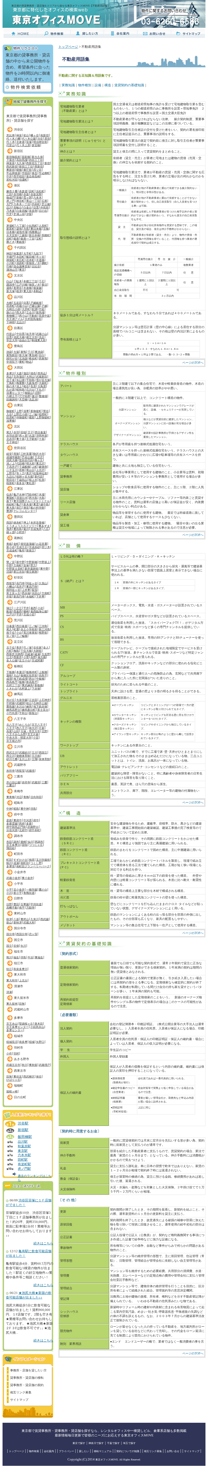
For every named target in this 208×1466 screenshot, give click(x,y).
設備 (98, 85)
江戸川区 (20, 602)
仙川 (30, 841)
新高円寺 (19, 596)
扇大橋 (42, 657)
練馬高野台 (13, 709)
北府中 (23, 830)
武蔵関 (20, 703)
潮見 (26, 507)
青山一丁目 (33, 200)
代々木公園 (29, 138)
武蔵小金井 (13, 877)
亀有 (22, 550)
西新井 (17, 657)
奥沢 (29, 473)
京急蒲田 (19, 376)
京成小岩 (28, 614)
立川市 (18, 746)
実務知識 (68, 85)
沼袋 (9, 571)
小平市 (18, 884)
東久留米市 (21, 998)
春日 (44, 284)
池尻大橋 (19, 337)
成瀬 (16, 863)
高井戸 (20, 586)
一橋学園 (31, 889)
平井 (26, 608)
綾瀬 (37, 654)
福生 (16, 957)
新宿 (47, 163)
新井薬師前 (32, 568)
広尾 (44, 200)
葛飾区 (18, 538)
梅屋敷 (20, 382)
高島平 (43, 675)
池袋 (9, 351)
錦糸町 (17, 522)
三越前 (23, 235)
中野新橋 (31, 562)
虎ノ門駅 (24, 1169)
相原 (31, 859)
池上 (19, 386)
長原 (33, 386)
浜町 (9, 238)
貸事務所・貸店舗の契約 (27, 1385)
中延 (41, 309)
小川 (9, 892)
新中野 (20, 562)
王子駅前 (31, 438)
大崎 (9, 302)
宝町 (39, 238)
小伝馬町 (31, 225)
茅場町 (10, 225)
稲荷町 (43, 414)
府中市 (18, 814)
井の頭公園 (13, 782)
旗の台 (10, 312)
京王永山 (12, 1023)
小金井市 (20, 872)
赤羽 (16, 432)
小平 (9, 889)
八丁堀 (20, 225)
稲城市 (18, 1036)
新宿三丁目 (26, 166)
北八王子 (12, 724)
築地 (19, 228)
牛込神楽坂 (13, 173)
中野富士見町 (14, 568)
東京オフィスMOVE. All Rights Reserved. (118, 1459)
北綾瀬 (29, 654)
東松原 (30, 483)
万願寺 (30, 907)
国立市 (18, 940)
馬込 (9, 376)
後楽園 (37, 287)
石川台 (30, 389)
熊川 (9, 957)
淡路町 (20, 263)
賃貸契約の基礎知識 (129, 85)
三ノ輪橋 (21, 635)
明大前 (30, 463)
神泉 (19, 135)
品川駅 (23, 1142)
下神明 (10, 322)
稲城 (31, 1041)
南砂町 (10, 504)
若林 (22, 469)
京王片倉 (33, 734)
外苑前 (44, 207)
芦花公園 (27, 457)
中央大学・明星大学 (18, 737)
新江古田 (19, 571)
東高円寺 (31, 586)
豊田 (16, 904)
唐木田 (38, 1023)
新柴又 (30, 550)
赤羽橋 (17, 194)
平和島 (30, 379)
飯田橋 (30, 256)
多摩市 (18, 1018)
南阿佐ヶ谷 (13, 589)
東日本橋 (36, 228)
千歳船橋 (24, 466)
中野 (9, 565)
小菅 (26, 657)
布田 (9, 841)
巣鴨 (23, 351)
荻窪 (34, 589)
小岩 (40, 608)
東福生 (39, 957)
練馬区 (18, 694)
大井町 (26, 309)
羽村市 (18, 1047)
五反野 (46, 654)
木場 (41, 494)
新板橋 (38, 685)
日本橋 (10, 231)
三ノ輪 (33, 414)
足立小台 (24, 660)
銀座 (16, 238)
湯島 (9, 287)
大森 (19, 373)
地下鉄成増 (20, 678)
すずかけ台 (20, 859)
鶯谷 (46, 411)
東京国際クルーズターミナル (31, 501)
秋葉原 (17, 253)
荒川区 (18, 620)
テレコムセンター (24, 510)
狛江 (9, 969)
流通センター (14, 392)
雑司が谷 (12, 358)
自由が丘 (24, 340)
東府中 (17, 820)
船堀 (9, 611)
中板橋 (40, 678)
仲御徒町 (21, 417)
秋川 (24, 1064)
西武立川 (12, 752)
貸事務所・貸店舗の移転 (27, 1377)
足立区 (18, 641)
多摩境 (10, 866)
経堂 (9, 453)
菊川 (26, 528)
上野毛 (10, 473)
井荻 (9, 596)
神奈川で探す (96, 1443)
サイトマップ (19, 1400)
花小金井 (19, 889)
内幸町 (36, 204)
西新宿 (38, 166)
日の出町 (20, 1097)
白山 (9, 281)
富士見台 (42, 709)
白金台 (27, 207)
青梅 (26, 797)
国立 (9, 945)
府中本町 (34, 830)
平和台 (23, 713)
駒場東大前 (39, 340)
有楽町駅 (24, 1164)
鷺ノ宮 (10, 562)
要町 (22, 361)
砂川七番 (12, 759)
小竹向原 (12, 713)
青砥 (9, 543)
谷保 (16, 945)
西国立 (43, 752)
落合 (34, 173)
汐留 (29, 213)
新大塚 (10, 291)
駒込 (29, 361)
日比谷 (36, 266)
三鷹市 (18, 776)
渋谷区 (18, 129)
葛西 (33, 608)
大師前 (37, 650)
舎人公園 (12, 660)
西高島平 (12, 681)
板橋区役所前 (29, 675)
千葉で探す (113, 1443)
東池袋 (39, 351)
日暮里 (10, 626)
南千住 (10, 632)
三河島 (43, 626)
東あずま (44, 525)
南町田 (25, 863)
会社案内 (49, 1451)
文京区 (18, 275)
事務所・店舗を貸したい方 (28, 1370)
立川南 (36, 755)
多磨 (29, 823)
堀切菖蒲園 (27, 543)
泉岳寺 (33, 210)
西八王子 (21, 727)
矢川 (23, 945)
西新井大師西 (14, 654)
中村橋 (10, 703)
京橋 (46, 228)
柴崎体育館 (23, 755)
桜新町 (10, 483)
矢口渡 (20, 379)
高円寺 (20, 583)
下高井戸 (12, 466)
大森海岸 (31, 382)
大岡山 (30, 376)
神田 (9, 253)
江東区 (18, 488)
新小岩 (10, 547)
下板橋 (10, 672)
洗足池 (33, 399)
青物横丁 (12, 315)
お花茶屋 (41, 543)
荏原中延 (44, 315)
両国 (9, 522)
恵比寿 (10, 135)
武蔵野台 (33, 826)
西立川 (10, 755)
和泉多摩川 (20, 969)
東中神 (25, 808)
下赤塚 (36, 688)
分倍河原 (12, 830)
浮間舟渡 (41, 435)
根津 (19, 291)
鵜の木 (10, 386)
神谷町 (20, 200)
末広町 (20, 260)
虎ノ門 (10, 200)
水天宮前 (12, 235)
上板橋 (43, 672)
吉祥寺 (10, 770)
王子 (30, 432)
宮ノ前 (10, 635)
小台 (19, 632)
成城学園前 (13, 457)
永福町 (30, 596)
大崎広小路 (13, 309)
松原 (41, 479)
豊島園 (10, 706)
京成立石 (21, 547)
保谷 (39, 1076)
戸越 (44, 305)
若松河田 (12, 179)
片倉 (41, 727)
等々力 (20, 473)
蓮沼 (34, 396)
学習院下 (12, 361)
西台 (31, 678)
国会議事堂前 (21, 266)
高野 (33, 657)
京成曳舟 (36, 528)
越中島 (44, 504)
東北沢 (40, 463)
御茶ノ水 (34, 284)
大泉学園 (21, 699)
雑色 (33, 373)
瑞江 (9, 608)
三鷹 (44, 782)
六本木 (37, 197)
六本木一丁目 (21, 204)
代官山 (10, 145)
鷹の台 (43, 889)
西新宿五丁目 (34, 163)
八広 (46, 528)
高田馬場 (21, 159)
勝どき (10, 241)
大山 (16, 675)
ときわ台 (12, 688)
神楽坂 (10, 163)
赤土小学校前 (29, 629)
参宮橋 (36, 145)
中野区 (18, 556)
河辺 (19, 797)
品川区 (18, 297)
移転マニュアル (103, 1451)
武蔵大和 (28, 922)
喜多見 (20, 483)
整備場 (43, 396)
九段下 (37, 253)
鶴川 (9, 863)
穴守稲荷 (24, 396)
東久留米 (12, 1003)
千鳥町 (10, 382)
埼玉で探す (129, 1443)
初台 (26, 135)
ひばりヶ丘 (13, 1079)
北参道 (20, 141)
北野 (44, 731)
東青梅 (10, 797)
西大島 (33, 497)
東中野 (44, 568)
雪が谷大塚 (43, 379)
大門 (9, 204)
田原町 (10, 417)
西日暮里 (40, 432)
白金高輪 (21, 210)
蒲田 (26, 373)
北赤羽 (10, 438)
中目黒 (20, 333)
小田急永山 (37, 1026)
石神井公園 (40, 703)
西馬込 (42, 373)
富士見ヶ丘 (13, 593)
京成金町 (12, 550)
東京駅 (23, 1151)
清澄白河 (21, 497)
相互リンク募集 (20, 1392)
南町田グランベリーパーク (33, 866)
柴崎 (23, 841)
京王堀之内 (13, 740)
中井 (9, 176)
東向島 (17, 528)
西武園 (44, 919)
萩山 (9, 922)
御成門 (10, 197)
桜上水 (33, 479)
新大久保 (37, 156)
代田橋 (20, 463)
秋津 (9, 919)
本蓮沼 (20, 672)
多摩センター (14, 1030)
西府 (22, 823)
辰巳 (19, 507)
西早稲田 (19, 176)
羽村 (16, 1053)
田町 (31, 191)
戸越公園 (34, 305)
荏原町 (10, 305)
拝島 (33, 808)
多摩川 (10, 373)
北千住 (10, 647)
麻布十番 (12, 191)
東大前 (27, 291)
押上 (26, 522)
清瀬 (9, 992)
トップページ (68, 47)
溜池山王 (12, 269)
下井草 (40, 596)
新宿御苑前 (13, 156)
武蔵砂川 (24, 752)
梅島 (16, 650)
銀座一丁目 (27, 238)
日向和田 (36, 797)
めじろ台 (24, 724)
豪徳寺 (43, 466)
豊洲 (9, 510)
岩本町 (30, 260)
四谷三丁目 (36, 159)
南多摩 (23, 1041)
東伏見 (17, 1076)
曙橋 (19, 169)
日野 (9, 904)
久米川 (34, 919)
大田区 (18, 367)
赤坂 (26, 194)
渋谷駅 (23, 1123)
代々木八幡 (13, 138)
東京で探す (79, 1443)
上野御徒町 (43, 417)
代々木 (10, 141)
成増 (9, 678)
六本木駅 (24, 1155)
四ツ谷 (37, 169)
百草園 (25, 904)
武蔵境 (30, 770)
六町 (9, 650)
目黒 (36, 207)
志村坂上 (24, 688)
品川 (9, 207)
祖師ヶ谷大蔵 (24, 476)
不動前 (33, 315)
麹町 (44, 263)
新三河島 (44, 629)
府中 (36, 820)
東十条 (20, 438)
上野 (19, 411)
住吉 (9, 494)
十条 (41, 438)
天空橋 (23, 399)
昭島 (16, 808)
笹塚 (29, 141)
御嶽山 (29, 392)
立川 (34, 752)
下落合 (10, 159)
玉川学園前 (43, 859)
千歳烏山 (21, 479)
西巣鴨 (43, 358)
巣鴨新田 (12, 355)
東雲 (36, 504)
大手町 (27, 253)
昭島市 (18, 803)
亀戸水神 (19, 494)
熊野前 (43, 632)
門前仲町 (31, 494)
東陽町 (10, 497)
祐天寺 (30, 333)
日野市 (18, 898)
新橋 (19, 197)
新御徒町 (36, 411)
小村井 (20, 532)
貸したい (84, 1451)
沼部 (37, 392)
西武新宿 (12, 166)
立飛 (34, 759)
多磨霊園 (12, 823)
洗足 (41, 337)
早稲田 (26, 173)
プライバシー (66, 1451)
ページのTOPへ (192, 362)
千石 (41, 281)
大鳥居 (42, 386)
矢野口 (40, 1041)
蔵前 (31, 417)
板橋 (22, 681)
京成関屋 (37, 660)
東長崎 (33, 355)
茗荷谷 (17, 287)
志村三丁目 (13, 685)
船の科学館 (37, 507)
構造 (108, 85)
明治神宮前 (40, 141)
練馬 (29, 706)
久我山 (43, 583)
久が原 (10, 389)
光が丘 (10, 699)
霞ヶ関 (27, 197)
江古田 (33, 699)
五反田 (17, 302)
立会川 (30, 312)
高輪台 (17, 207)
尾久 (9, 432)
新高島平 (31, 681)
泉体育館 (44, 759)
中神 (9, 808)
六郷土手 (12, 396)
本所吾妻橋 (37, 522)
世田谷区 (20, 448)
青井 (19, 647)
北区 (17, 426)
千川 (30, 351)
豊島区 (18, 346)
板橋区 (18, 666)
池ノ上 (10, 463)
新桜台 (33, 713)
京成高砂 (34, 547)
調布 (16, 841)
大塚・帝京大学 (30, 731)
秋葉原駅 (24, 1146)
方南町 (17, 565)
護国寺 (10, 284)
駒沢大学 (38, 453)
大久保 (20, 163)
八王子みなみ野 (16, 734)
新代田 (38, 476)
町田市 (18, 854)
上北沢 (40, 469)
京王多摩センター (17, 1026)
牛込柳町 (44, 173)
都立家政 (31, 571)
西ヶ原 (23, 435)
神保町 (10, 260)
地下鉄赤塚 (40, 706)
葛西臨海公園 (38, 611)
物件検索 (34, 1451)
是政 (9, 820)
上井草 (26, 589)
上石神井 (44, 699)
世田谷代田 (26, 460)
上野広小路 (20, 414)
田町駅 (23, 1159)
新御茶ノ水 (33, 263)
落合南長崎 (33, 176)
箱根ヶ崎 (12, 1091)
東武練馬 (27, 685)
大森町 (43, 382)
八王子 (10, 727)
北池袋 (23, 358)
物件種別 (84, 85)
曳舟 (9, 528)
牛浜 (30, 957)
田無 (22, 1003)
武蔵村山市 (21, 1009)
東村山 (25, 919)
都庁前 (27, 169)
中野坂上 (44, 562)
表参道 (23, 191)
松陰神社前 (40, 473)
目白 (41, 355)
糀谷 (26, 386)
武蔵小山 (21, 305)
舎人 (46, 647)
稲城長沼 (12, 1041)
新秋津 (17, 922)
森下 (9, 501)
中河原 (27, 820)
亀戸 (19, 504)
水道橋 (40, 260)
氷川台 (20, 706)
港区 (17, 185)
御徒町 (10, 411)
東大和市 (20, 974)
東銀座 (20, 241)
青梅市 (18, 791)
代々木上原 (23, 145)
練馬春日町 (29, 709)
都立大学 (31, 337)
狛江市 (18, 963)
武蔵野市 (20, 765)
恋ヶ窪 (33, 934)
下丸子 (40, 389)
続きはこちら (43, 1243)
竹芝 (9, 213)
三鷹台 (10, 785)
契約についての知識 (127, 1451)
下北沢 (38, 457)
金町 (16, 543)
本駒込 (37, 291)
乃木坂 (10, 210)
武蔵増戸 (44, 1064)
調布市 (18, 836)
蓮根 (9, 675)
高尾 (9, 731)
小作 (9, 1053)
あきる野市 (21, 1059)
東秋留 (33, 1064)
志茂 (31, 435)
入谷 (9, 414)
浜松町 (40, 191)
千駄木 (17, 281)
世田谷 (10, 479)
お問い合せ (173, 1451)
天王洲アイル (14, 318)
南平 (22, 907)
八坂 (16, 919)
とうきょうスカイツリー (21, 525)
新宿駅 (23, 1130)
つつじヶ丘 (36, 844)
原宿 (47, 138)
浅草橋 (10, 420)
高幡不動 (12, 907)
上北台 (23, 980)
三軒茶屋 (26, 453)
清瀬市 (18, 986)
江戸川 (10, 614)
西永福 (26, 593)
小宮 (36, 737)
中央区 (18, 220)
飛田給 (10, 848)
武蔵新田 (41, 376)
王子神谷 (12, 442)
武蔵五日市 (13, 1064)
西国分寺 (21, 934)
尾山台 (30, 469)
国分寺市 (20, 928)
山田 (16, 731)
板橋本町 (31, 672)
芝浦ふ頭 (19, 213)
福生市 (18, 951)
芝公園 (46, 204)
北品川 (20, 322)
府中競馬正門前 (16, 826)
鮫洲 (34, 309)
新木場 (27, 504)
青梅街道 (28, 892)
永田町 (20, 256)
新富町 (10, 228)
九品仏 (10, 476)
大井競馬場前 (33, 318)
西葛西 (17, 611)
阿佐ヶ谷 (31, 583)
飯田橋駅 (25, 1137)
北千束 (10, 379)
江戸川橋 (21, 284)
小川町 (10, 263)
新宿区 (18, 151)
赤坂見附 (36, 194)
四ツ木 (46, 547)
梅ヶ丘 (38, 460)
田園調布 (12, 399)
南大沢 (33, 727)
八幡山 (10, 586)
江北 (9, 657)
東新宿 (10, 169)
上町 (34, 466)
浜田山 (36, 593)
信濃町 (23, 179)
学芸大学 (12, 340)
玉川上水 (24, 759)
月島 (26, 228)
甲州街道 (36, 904)
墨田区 (18, 517)
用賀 (16, 453)
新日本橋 (34, 235)
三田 (9, 194)
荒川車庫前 (30, 632)
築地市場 (21, 231)
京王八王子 (39, 724)
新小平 (17, 892)
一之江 (17, 608)
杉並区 (18, 577)
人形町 (43, 225)
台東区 (18, 405)
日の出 (43, 210)
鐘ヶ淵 (10, 532)
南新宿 (44, 135)
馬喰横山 (34, 231)
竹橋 (9, 266)
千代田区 (20, 247)
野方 (33, 565)
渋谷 (40, 138)
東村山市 (20, 913)
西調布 (39, 841)
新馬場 (40, 312)
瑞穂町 (18, 1085)
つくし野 (36, 863)
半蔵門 (10, 256)
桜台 (29, 703)
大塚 (16, 351)
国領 (24, 844)
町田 (9, 859)
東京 (22, 269)
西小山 (23, 315)
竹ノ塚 (27, 647)
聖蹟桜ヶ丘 (26, 1023)
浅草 (26, 411)
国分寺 (10, 934)
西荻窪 (10, 583)
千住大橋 (26, 650)
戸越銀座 (36, 302)
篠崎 (26, 611)
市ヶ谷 (40, 256)
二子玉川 (12, 469)
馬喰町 (46, 235)
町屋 (16, 629)
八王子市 (20, 719)
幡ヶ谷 (34, 135)
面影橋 (26, 156)
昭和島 (20, 389)
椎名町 (33, 358)
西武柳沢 (28, 1076)
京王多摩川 (13, 844)
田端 (23, 432)
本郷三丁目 (30, 281)
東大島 (10, 507)
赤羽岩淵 (12, 435)
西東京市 (20, 1070)
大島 (41, 497)
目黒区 (18, 328)
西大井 (20, 312)
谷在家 (37, 647)
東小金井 (27, 877)
